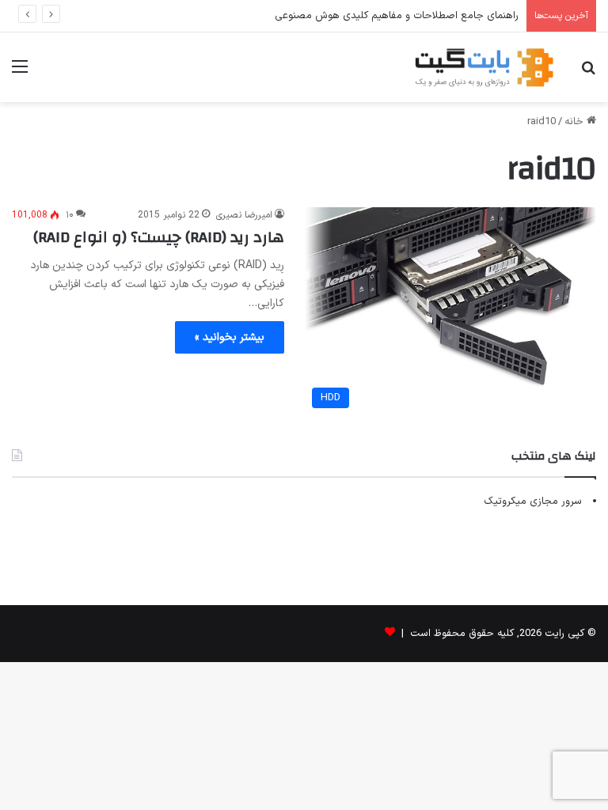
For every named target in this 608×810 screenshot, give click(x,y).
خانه (575, 122)
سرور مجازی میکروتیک (533, 501)
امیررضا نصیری (244, 215)
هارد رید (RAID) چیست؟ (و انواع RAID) (158, 237)
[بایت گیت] (484, 67)
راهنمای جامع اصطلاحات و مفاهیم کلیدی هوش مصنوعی (397, 16)
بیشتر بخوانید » (229, 337)
